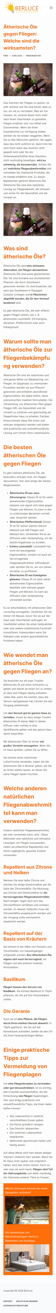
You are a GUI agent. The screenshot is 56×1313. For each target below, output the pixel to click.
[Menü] (51, 7)
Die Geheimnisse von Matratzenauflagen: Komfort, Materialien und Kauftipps (22, 1236)
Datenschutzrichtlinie (15, 1305)
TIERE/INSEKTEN (33, 56)
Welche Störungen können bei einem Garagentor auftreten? (26, 1190)
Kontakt (7, 1301)
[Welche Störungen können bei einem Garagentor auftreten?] (27, 1209)
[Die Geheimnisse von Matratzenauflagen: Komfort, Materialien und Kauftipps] (27, 1257)
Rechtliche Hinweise (27, 1301)
